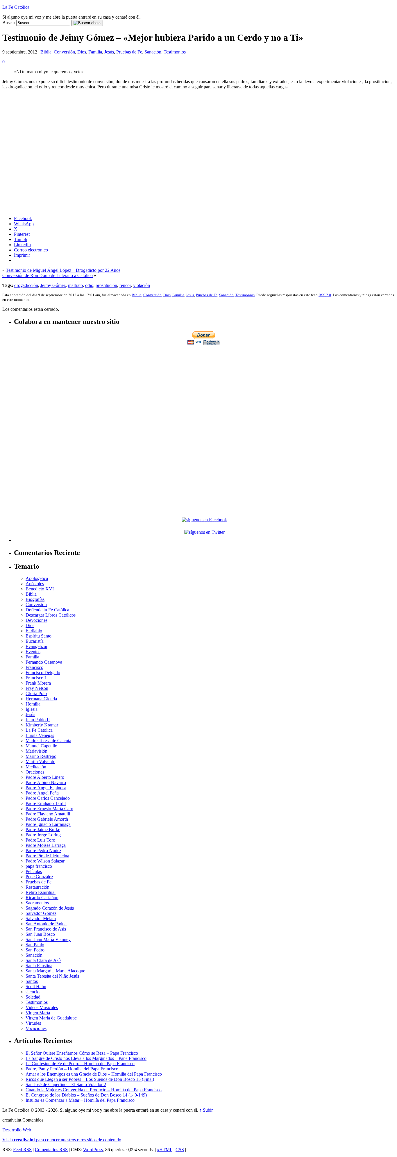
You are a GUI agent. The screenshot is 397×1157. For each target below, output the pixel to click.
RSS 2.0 (325, 295)
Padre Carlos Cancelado (48, 798)
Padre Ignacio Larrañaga (48, 824)
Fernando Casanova (44, 662)
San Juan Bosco (40, 934)
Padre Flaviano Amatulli (48, 813)
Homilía (33, 703)
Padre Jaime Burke (43, 829)
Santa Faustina (39, 965)
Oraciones (35, 771)
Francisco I (36, 677)
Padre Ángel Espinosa (46, 787)
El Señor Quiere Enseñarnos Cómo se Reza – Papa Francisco (82, 1053)
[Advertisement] (204, 387)
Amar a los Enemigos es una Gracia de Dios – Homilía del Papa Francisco (94, 1074)
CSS (180, 1149)
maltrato (75, 285)
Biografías (35, 599)
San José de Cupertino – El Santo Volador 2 (66, 1084)
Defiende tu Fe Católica (47, 609)
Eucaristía (35, 641)
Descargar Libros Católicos (51, 615)
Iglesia (31, 709)
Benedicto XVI (40, 588)
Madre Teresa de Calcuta (48, 740)
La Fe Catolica (39, 730)
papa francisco (39, 866)
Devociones (36, 620)
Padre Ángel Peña (42, 792)
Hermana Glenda (41, 698)
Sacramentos (37, 902)
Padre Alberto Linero (45, 777)
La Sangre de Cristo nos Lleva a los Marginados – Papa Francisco (86, 1058)
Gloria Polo (36, 693)
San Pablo (35, 944)
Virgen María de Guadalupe (51, 1017)
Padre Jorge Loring (43, 834)
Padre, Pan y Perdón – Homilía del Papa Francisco (72, 1068)
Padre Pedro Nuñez (43, 850)
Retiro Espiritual (41, 892)
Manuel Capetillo (41, 745)
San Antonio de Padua (46, 923)
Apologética (37, 578)
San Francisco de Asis (46, 928)
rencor (125, 285)
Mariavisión (36, 751)
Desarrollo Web (16, 1129)
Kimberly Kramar (42, 724)
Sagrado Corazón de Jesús (50, 908)
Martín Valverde (40, 761)
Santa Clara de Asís (43, 960)
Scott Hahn (36, 986)
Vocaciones (36, 1028)
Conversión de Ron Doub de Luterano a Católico (47, 275)
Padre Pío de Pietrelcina (47, 855)
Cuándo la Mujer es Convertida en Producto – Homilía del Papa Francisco (94, 1089)
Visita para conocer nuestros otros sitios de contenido (61, 1139)
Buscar (8, 22)
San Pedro (35, 949)
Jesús (109, 51)
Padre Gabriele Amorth (47, 819)
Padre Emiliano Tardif (46, 803)
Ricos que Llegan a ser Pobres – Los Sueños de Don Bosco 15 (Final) (90, 1079)
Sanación (152, 51)
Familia (95, 51)
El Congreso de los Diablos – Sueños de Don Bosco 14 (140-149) (86, 1094)
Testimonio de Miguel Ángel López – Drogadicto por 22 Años (63, 270)
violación (141, 285)
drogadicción (26, 285)
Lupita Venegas (40, 735)
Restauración (37, 887)
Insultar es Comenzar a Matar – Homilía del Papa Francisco (80, 1100)
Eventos (33, 651)
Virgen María (38, 1012)
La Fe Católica (15, 7)
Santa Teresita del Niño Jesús (52, 976)
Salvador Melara (41, 918)
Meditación (36, 766)
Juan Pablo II (38, 719)
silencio (33, 991)
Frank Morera (38, 683)
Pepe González (39, 876)
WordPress (93, 1149)
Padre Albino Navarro (46, 782)
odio (89, 285)
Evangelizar (36, 646)
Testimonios (175, 51)
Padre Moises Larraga (46, 845)
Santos (32, 981)
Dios (81, 51)
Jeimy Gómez (53, 285)
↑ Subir (206, 1110)
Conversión (64, 51)
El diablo (34, 630)
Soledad (33, 996)
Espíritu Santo (38, 635)
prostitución (106, 285)
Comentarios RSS (51, 1149)
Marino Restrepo (41, 756)
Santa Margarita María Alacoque (55, 970)
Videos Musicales (42, 1007)
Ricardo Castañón (42, 897)
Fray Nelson (37, 688)
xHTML (164, 1149)
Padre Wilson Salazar (45, 860)
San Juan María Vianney (48, 939)
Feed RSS (22, 1149)
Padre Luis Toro (40, 840)
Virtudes (33, 1023)
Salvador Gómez (41, 913)
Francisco (34, 667)
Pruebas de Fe (129, 51)
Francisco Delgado (43, 672)
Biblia (45, 51)
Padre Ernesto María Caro (49, 808)
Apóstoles (35, 583)
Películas (34, 871)
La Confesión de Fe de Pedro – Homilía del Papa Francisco (80, 1063)
